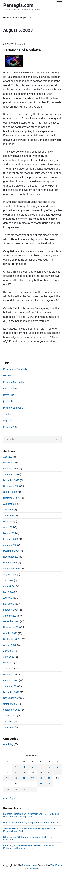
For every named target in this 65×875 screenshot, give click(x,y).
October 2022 (10, 704)
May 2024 (8, 592)
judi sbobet (9, 401)
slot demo (8, 414)
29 (16, 789)
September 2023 (11, 639)
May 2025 (8, 521)
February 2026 (10, 468)
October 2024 (10, 562)
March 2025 (9, 533)
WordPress (56, 865)
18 (41, 778)
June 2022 (8, 727)
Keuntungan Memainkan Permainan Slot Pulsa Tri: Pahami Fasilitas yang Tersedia (29, 846)
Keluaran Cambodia (13, 382)
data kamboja (10, 388)
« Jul (5, 798)
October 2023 (10, 633)
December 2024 (11, 550)
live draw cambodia (13, 407)
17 (32, 778)
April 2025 (8, 527)
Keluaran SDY (10, 427)
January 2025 (10, 545)
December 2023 (11, 621)
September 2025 (11, 498)
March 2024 (9, 604)
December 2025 (11, 480)
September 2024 (11, 568)
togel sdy (8, 420)
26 (49, 783)
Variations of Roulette (22, 50)
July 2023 (8, 651)
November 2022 (11, 698)
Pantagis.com (29, 865)
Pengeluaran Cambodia (15, 369)
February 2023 (10, 680)
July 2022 (8, 721)
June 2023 (8, 657)
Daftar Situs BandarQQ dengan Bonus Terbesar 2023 (30, 822)
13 (57, 772)
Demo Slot (8, 395)
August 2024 (10, 574)
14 (7, 778)
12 (49, 772)
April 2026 (8, 456)
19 (49, 778)
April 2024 (8, 598)
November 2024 (11, 556)
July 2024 (8, 580)
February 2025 (10, 539)
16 (24, 778)
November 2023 (11, 627)
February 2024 (10, 609)
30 (24, 789)
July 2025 (8, 509)
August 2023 (10, 645)
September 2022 (11, 709)
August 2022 (10, 715)
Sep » (12, 798)
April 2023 (8, 668)
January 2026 (10, 474)
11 (41, 772)
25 (41, 783)
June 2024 (8, 586)
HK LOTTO (8, 375)
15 (16, 778)
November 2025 (11, 486)
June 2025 (8, 515)
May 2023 (8, 662)
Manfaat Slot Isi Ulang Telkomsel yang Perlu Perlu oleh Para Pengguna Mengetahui (31, 815)
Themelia (34, 868)
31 (32, 789)
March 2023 (9, 674)
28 (7, 789)
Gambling (8, 744)
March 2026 (9, 462)
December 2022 (11, 692)
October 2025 (10, 492)
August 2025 (10, 504)
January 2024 (10, 615)
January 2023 (10, 686)
